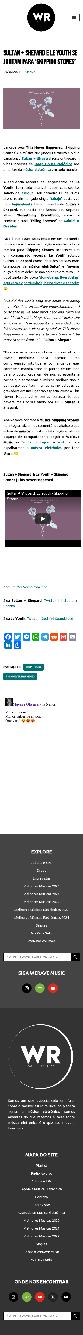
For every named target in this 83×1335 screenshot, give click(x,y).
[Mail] (66, 1297)
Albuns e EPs (41, 863)
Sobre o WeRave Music (41, 1252)
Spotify (9, 606)
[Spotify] (40, 988)
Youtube (64, 442)
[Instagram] (27, 988)
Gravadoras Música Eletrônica (41, 1213)
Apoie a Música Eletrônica (41, 1189)
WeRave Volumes (42, 941)
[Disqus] (41, 754)
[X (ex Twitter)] (53, 1297)
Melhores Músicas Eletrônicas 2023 (41, 910)
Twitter (27, 442)
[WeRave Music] (41, 17)
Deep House (33, 667)
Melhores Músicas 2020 (41, 886)
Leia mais (15, 1128)
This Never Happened (31, 587)
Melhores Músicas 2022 (41, 902)
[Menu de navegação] (74, 17)
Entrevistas (42, 878)
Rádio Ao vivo (41, 1173)
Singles (30, 72)
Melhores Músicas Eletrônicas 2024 (41, 917)
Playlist (41, 1165)
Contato (41, 1197)
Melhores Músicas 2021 (41, 894)
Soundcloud (64, 618)
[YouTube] (53, 988)
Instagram (43, 442)
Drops (41, 870)
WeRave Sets (41, 933)
